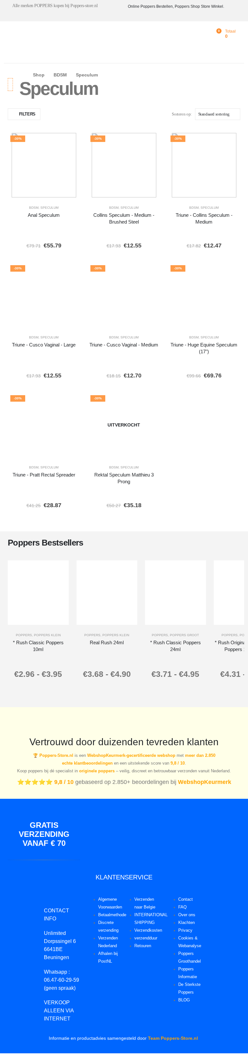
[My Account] (206, 34)
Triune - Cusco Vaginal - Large (44, 344)
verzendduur (145, 938)
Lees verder (128, 450)
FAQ (182, 907)
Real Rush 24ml (107, 642)
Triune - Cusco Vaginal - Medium (123, 344)
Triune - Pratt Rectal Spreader (44, 474)
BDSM (33, 207)
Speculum (49, 207)
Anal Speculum (44, 215)
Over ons (186, 915)
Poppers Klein (47, 635)
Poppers (24, 635)
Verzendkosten (148, 930)
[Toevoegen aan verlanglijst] (71, 142)
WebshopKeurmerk (204, 782)
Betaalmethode (112, 915)
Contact (185, 899)
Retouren (142, 946)
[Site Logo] (52, 35)
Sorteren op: (181, 114)
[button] (24, 114)
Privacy (185, 930)
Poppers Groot (184, 635)
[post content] (44, 165)
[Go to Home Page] (21, 75)
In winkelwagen (62, 191)
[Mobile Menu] (12, 35)
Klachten (186, 922)
